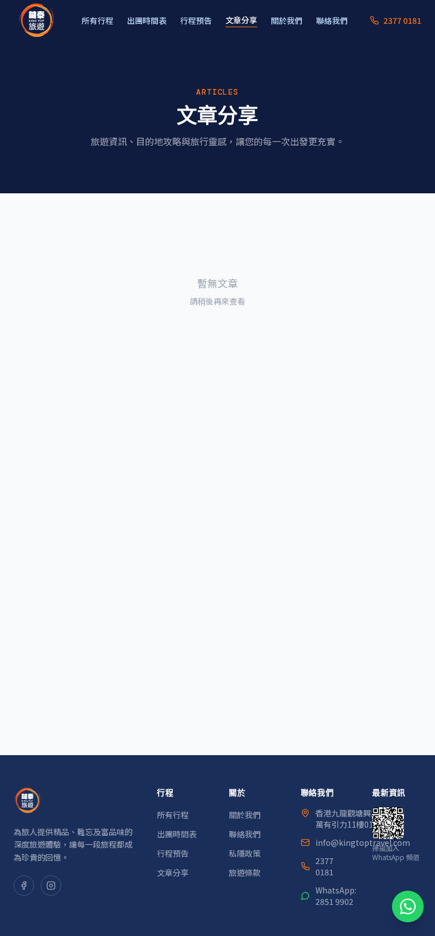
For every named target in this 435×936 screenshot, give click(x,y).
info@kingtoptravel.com (362, 842)
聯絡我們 (332, 20)
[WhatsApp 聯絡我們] (408, 906)
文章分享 (241, 20)
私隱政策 (245, 853)
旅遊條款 (245, 872)
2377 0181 (324, 866)
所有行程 (97, 20)
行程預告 (196, 20)
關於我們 (286, 20)
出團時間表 (147, 20)
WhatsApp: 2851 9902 (335, 895)
